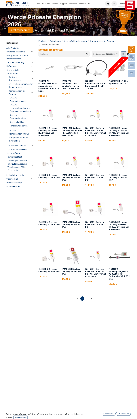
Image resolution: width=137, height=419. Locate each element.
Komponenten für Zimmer (17, 92)
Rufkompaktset (14, 156)
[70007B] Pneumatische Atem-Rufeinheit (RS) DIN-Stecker (95, 85)
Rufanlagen (11, 66)
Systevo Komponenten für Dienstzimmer (21, 85)
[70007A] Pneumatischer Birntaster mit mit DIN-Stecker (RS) (71, 85)
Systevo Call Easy (17, 122)
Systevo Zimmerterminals (18, 99)
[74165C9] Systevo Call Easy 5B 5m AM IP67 (71, 271)
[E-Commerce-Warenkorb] (107, 3)
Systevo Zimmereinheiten (18, 117)
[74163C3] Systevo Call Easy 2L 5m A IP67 (49, 223)
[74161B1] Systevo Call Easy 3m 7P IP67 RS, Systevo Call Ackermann (48, 132)
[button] (114, 3)
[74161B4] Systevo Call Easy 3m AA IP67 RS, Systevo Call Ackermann (72, 132)
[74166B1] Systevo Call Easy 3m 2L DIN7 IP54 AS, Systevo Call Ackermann (95, 273)
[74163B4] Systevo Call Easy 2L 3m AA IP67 (71, 177)
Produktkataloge (14, 182)
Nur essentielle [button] (108, 414)
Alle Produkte (12, 48)
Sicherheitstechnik (15, 175)
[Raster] (123, 54)
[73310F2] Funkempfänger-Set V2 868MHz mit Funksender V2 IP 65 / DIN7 (119, 274)
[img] (131, 49)
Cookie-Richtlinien (20, 417)
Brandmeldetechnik (15, 51)
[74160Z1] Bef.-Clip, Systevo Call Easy (118, 82)
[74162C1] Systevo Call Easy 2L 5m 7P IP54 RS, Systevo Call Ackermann (95, 132)
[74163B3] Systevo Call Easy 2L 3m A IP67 (49, 176)
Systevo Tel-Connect (16, 145)
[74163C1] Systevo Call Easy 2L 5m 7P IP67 (118, 177)
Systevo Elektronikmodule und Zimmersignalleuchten (20, 108)
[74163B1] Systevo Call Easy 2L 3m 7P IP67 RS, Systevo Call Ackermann (119, 132)
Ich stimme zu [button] (123, 414)
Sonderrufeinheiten (19, 125)
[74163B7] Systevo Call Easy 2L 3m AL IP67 (94, 177)
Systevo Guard (13, 153)
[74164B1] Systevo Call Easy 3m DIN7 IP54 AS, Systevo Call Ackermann (119, 226)
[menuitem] (46, 3)
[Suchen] (87, 54)
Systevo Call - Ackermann (13, 71)
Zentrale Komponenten (15, 78)
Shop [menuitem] (38, 3)
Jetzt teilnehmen (20, 29)
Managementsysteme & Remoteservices (17, 57)
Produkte (42, 41)
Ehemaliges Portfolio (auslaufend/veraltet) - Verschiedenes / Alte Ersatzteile (17, 165)
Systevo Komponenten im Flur (19, 132)
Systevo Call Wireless (17, 149)
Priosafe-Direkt (13, 186)
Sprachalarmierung (15, 62)
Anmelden (124, 3)
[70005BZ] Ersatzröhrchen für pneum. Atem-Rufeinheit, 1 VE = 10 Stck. (48, 86)
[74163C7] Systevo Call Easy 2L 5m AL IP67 (94, 224)
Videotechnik (12, 178)
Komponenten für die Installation (18, 139)
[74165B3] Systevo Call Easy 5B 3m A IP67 (49, 270)
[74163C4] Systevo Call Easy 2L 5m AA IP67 (71, 224)
